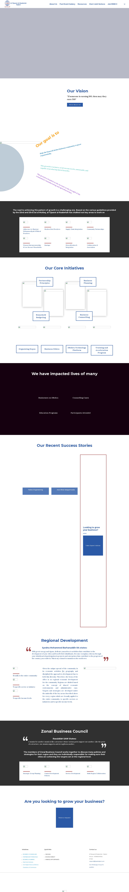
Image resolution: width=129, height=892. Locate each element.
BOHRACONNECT (50, 857)
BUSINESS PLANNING (29, 859)
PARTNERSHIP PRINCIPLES (30, 857)
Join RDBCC (112, 4)
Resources (82, 4)
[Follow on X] (36, 122)
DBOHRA (47, 854)
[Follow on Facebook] (28, 122)
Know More (79, 51)
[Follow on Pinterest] (44, 122)
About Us (53, 4)
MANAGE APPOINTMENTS (52, 859)
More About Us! (75, 104)
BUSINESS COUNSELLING (30, 854)
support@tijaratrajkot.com (96, 861)
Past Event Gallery (67, 4)
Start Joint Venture (97, 4)
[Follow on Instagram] (52, 122)
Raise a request (65, 817)
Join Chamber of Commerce (55, 51)
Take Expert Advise (93, 545)
